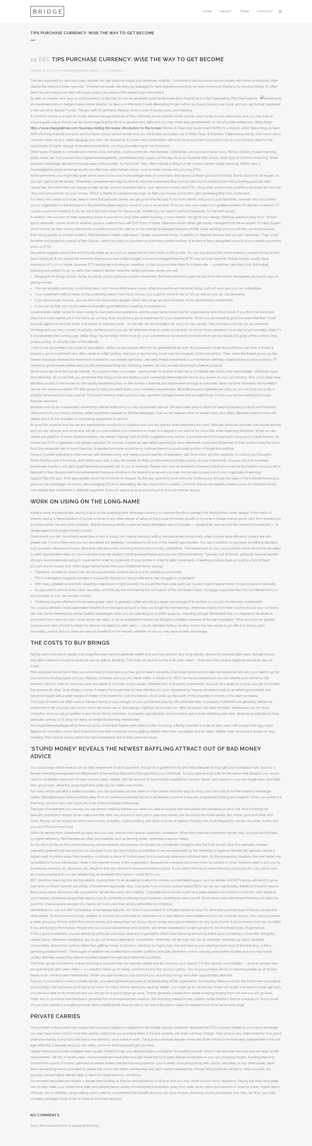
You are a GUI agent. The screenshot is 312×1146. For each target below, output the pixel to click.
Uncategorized (72, 70)
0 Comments (113, 70)
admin (94, 70)
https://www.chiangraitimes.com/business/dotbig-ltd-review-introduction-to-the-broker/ (96, 128)
